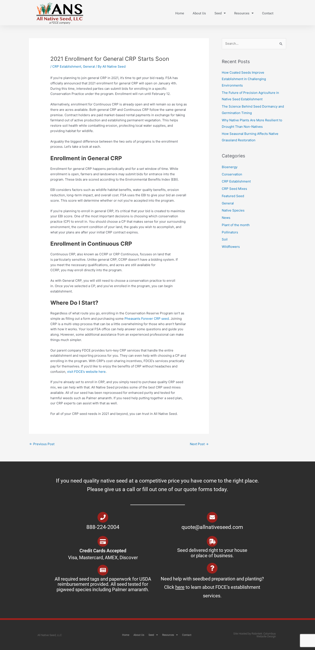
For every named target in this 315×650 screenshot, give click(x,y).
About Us (199, 13)
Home (179, 13)
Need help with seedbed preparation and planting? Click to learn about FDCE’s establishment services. (212, 587)
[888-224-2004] (103, 517)
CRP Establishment (66, 66)
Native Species (233, 210)
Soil (225, 239)
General (89, 66)
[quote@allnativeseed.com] (212, 517)
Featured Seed (233, 196)
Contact (267, 13)
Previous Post (41, 444)
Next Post (199, 444)
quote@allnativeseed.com (212, 527)
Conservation (232, 174)
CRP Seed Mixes (234, 189)
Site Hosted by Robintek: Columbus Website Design (254, 635)
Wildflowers (231, 247)
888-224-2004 (102, 527)
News (226, 218)
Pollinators (230, 232)
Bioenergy (229, 167)
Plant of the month (236, 225)
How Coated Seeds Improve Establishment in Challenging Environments (244, 78)
